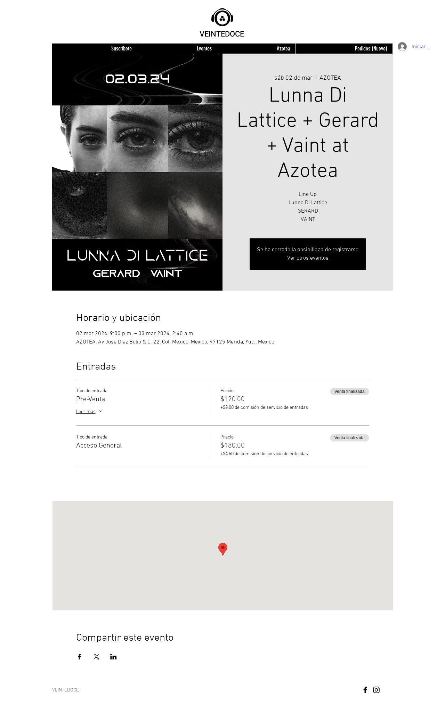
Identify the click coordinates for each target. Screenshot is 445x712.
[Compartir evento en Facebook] (79, 656)
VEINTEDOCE (222, 34)
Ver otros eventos (308, 258)
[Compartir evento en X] (96, 656)
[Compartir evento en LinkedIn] (113, 656)
